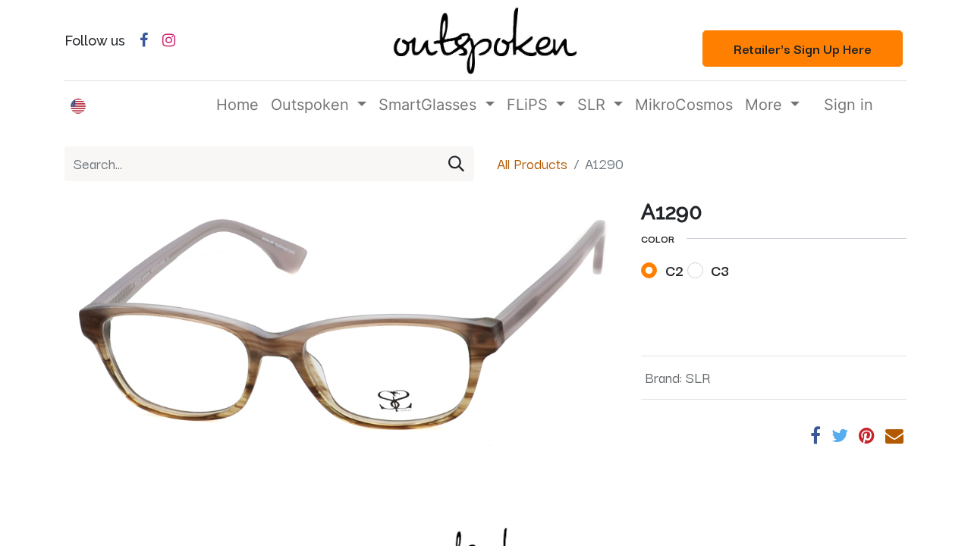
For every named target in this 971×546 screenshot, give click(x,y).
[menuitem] (237, 104)
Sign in (848, 105)
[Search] (456, 163)
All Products (532, 163)
